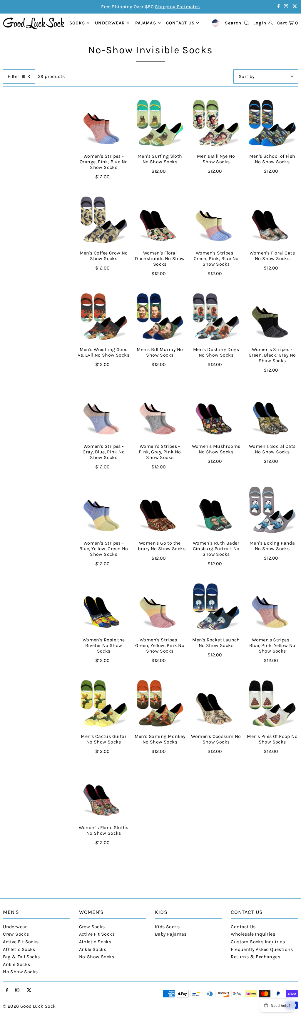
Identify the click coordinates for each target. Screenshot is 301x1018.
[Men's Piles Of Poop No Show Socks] (272, 703)
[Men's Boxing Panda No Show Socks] (272, 510)
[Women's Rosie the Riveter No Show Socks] (103, 606)
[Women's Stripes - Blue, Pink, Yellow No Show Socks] (272, 606)
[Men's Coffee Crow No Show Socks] (103, 219)
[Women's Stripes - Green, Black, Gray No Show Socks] (272, 316)
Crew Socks (16, 934)
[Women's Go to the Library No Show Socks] (159, 510)
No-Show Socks (96, 956)
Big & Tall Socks (21, 956)
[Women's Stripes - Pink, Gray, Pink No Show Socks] (159, 413)
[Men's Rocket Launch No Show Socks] (216, 606)
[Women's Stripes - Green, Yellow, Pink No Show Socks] (159, 606)
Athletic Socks (19, 949)
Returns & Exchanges (255, 956)
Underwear (110, 23)
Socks (77, 23)
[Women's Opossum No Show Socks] (216, 703)
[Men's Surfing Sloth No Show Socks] (159, 123)
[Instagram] (286, 6)
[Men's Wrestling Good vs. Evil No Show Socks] (103, 316)
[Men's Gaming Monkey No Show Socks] (159, 703)
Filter (13, 76)
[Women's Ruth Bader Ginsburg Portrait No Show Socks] (216, 510)
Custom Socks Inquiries (258, 941)
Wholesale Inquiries (253, 934)
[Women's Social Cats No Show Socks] (272, 413)
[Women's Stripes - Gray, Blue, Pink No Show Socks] (103, 413)
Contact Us (243, 926)
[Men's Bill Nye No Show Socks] (216, 123)
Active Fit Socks (21, 941)
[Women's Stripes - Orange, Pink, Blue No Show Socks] (103, 123)
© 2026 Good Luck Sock (29, 1006)
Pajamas (145, 23)
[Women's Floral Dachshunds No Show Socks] (159, 219)
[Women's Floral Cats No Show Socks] (272, 219)
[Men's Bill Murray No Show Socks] (159, 316)
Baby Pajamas (171, 934)
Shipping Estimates (177, 6)
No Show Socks (20, 971)
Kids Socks (167, 926)
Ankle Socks (16, 964)
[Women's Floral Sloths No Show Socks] (103, 794)
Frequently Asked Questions (262, 949)
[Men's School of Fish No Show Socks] (272, 123)
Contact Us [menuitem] (180, 23)
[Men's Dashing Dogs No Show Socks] (216, 316)
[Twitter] (294, 6)
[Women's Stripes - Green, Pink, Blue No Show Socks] (216, 219)
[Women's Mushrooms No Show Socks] (216, 413)
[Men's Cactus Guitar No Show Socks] (103, 703)
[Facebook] (278, 6)
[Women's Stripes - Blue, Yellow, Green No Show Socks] (103, 510)
